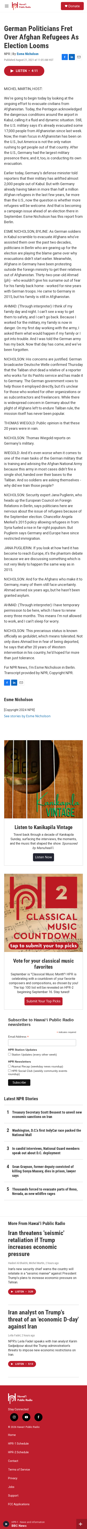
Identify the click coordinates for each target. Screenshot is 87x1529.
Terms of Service (19, 1469)
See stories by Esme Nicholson (27, 716)
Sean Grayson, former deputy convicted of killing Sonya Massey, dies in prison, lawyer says (44, 1171)
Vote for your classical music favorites (43, 964)
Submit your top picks (43, 1001)
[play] (6, 1524)
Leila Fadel (14, 1335)
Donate (74, 6)
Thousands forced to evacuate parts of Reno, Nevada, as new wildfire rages (44, 1191)
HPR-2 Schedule (18, 1452)
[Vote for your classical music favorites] (43, 913)
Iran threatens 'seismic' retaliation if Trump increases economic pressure (36, 1243)
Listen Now (43, 857)
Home (12, 1435)
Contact (13, 1461)
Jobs (11, 1487)
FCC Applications (19, 1504)
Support (13, 1495)
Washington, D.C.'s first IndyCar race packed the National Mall (46, 1132)
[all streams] (81, 1524)
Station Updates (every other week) (34, 1054)
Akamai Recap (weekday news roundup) (37, 1066)
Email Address (18, 1037)
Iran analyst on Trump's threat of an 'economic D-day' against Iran (43, 1319)
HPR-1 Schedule (18, 1443)
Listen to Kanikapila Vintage (43, 827)
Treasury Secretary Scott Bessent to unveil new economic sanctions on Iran (47, 1114)
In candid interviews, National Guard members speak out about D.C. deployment (46, 1150)
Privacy (12, 1478)
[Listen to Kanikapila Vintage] (43, 779)
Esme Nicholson (27, 54)
